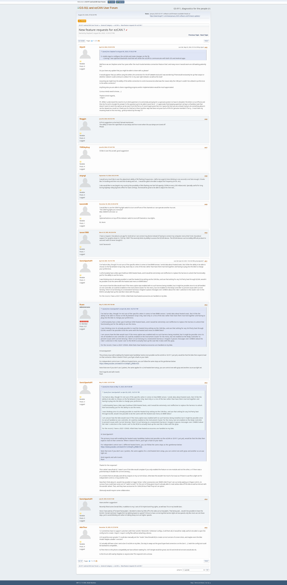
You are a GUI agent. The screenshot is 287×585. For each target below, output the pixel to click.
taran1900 (84, 232)
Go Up (80, 561)
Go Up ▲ (208, 583)
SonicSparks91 (86, 261)
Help (191, 583)
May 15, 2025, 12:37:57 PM (106, 382)
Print (206, 41)
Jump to (179, 570)
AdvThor (83, 527)
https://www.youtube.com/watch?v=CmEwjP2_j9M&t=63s (119, 363)
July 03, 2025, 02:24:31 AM (106, 499)
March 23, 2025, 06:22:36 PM (107, 232)
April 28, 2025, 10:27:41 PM (107, 261)
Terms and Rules (199, 583)
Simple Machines (91, 582)
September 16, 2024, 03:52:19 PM (108, 175)
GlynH (82, 47)
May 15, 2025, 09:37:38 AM (106, 304)
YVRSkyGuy (85, 147)
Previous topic (194, 35)
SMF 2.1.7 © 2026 (81, 582)
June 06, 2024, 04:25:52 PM (107, 119)
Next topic (204, 35)
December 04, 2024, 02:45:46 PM (108, 204)
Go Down (81, 41)
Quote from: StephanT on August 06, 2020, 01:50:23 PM (119, 52)
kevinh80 (84, 204)
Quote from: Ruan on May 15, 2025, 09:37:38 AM (117, 387)
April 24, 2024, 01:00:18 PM (107, 47)
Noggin (83, 119)
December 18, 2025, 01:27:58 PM (108, 527)
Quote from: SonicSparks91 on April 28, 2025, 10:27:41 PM (120, 309)
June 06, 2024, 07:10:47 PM (107, 147)
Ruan (82, 304)
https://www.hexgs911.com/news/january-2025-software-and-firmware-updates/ (175, 16)
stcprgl (83, 175)
